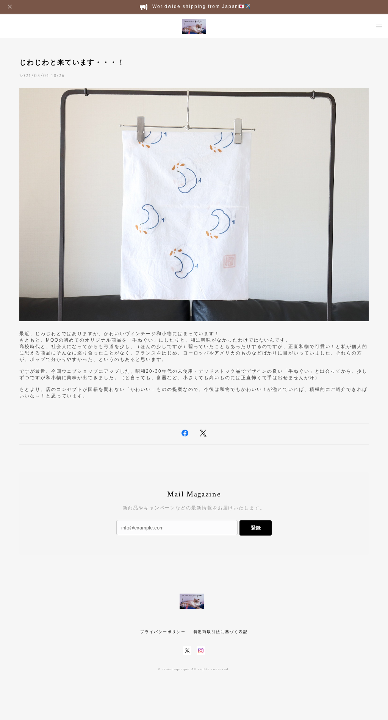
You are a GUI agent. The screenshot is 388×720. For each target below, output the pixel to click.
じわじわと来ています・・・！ (72, 62)
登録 (256, 528)
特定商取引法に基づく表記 (221, 632)
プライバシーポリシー (162, 632)
